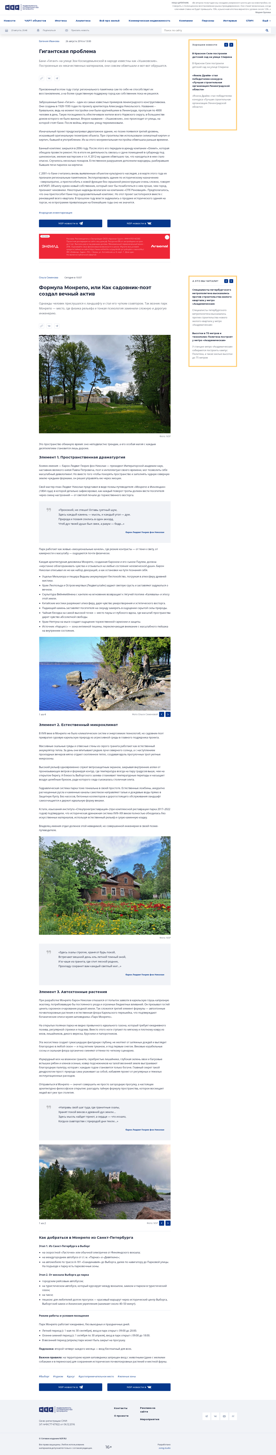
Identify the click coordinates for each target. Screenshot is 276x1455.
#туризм (58, 1376)
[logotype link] (22, 7)
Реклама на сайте (147, 1409)
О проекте (121, 1415)
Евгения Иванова (49, 41)
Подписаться (49, 30)
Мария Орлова (263, 12)
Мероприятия (149, 1419)
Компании (186, 20)
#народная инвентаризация (55, 212)
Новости (9, 20)
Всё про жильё (110, 20)
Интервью (230, 20)
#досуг (71, 1376)
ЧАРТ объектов (35, 20)
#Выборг (44, 1376)
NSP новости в (68, 223)
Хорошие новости (204, 44)
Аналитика (83, 20)
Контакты (120, 1408)
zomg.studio (165, 1448)
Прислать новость (80, 30)
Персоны (208, 20)
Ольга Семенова (48, 277)
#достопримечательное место (96, 1376)
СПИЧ (249, 20)
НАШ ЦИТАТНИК (180, 2)
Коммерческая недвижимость (149, 20)
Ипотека (61, 20)
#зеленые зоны (127, 1376)
